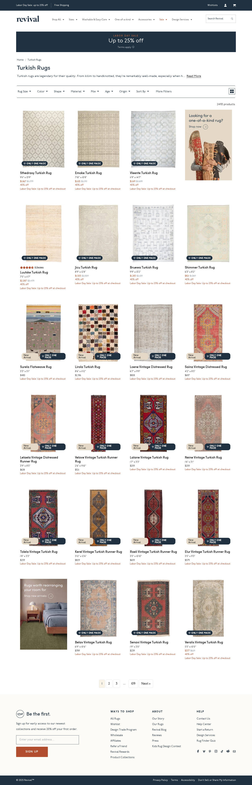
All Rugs (115, 719)
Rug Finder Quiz (206, 741)
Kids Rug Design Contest (166, 746)
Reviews (157, 735)
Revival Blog (159, 730)
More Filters (164, 91)
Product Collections (122, 757)
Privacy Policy (160, 780)
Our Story (158, 719)
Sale (161, 20)
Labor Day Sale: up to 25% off (32, 5)
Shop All (56, 20)
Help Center (204, 724)
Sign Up (32, 751)
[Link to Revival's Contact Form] (234, 751)
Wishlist (115, 724)
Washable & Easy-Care (94, 20)
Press (155, 741)
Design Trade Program (123, 730)
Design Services (180, 20)
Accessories (145, 20)
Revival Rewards (119, 752)
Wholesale (116, 735)
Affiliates (115, 741)
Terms (174, 780)
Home (20, 60)
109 (133, 683)
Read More (194, 76)
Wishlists (213, 5)
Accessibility (188, 780)
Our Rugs (157, 724)
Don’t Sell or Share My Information (217, 780)
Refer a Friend (118, 746)
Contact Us (203, 719)
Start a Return (205, 730)
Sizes (71, 20)
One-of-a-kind (123, 20)
